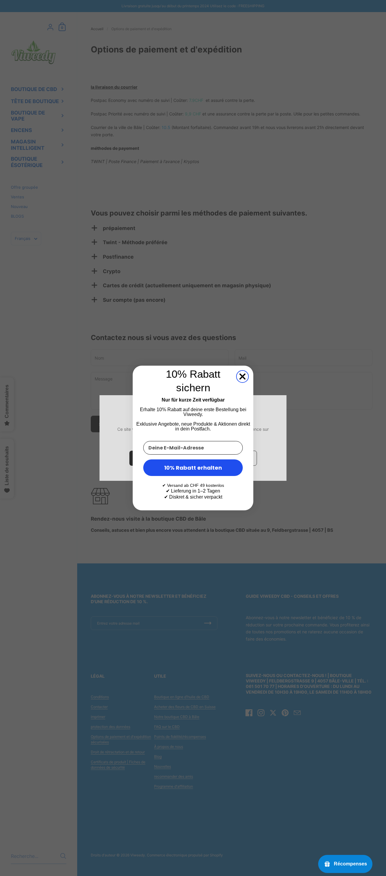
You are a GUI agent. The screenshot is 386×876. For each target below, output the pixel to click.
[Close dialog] (242, 376)
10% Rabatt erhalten (193, 467)
